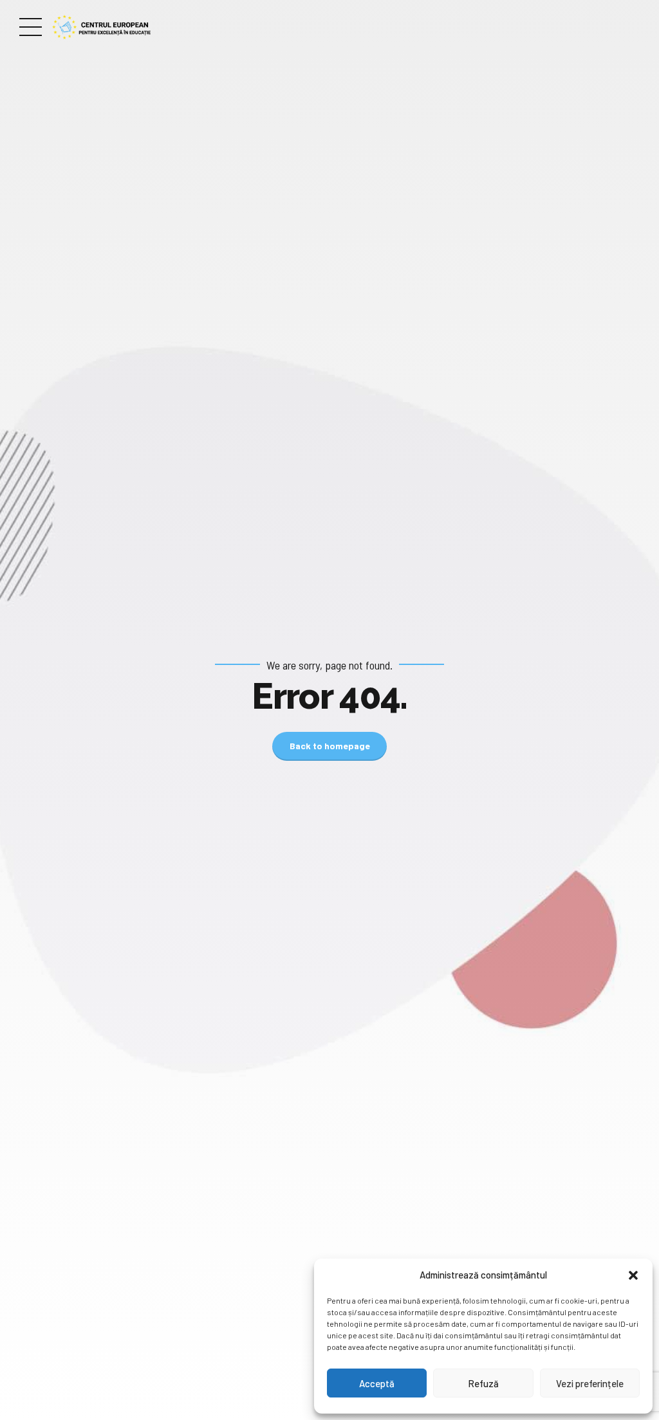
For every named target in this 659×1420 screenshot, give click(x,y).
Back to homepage (330, 745)
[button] (633, 1275)
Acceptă (376, 1383)
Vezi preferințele (590, 1383)
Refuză (483, 1383)
